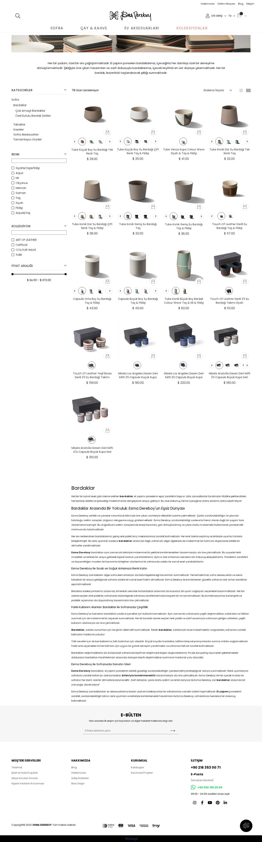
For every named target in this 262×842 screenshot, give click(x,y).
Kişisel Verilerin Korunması (28, 783)
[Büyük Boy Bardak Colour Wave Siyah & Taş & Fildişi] (184, 291)
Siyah (19, 203)
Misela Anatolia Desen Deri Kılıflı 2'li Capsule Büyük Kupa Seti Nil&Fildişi (229, 375)
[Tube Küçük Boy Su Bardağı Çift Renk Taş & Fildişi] (138, 113)
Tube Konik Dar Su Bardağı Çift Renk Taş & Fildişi (92, 226)
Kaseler (18, 129)
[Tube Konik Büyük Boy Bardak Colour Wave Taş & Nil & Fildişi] (184, 262)
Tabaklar (19, 124)
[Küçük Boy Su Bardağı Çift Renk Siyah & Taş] (136, 141)
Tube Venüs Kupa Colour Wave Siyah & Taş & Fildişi (183, 151)
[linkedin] (225, 803)
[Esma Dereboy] (130, 16)
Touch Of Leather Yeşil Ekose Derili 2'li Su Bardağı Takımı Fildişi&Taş (92, 375)
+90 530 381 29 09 (210, 787)
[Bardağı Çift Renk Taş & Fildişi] (82, 216)
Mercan (21, 188)
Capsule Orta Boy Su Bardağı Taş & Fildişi (92, 301)
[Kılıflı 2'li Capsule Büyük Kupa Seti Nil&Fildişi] (219, 365)
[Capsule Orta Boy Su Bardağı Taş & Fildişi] (92, 262)
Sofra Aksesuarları (26, 134)
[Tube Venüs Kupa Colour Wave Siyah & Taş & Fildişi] (184, 113)
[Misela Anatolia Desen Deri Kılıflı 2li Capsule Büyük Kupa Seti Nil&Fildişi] (229, 337)
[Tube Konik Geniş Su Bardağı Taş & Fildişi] (184, 188)
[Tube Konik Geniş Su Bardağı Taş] (138, 188)
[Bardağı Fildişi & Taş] (230, 216)
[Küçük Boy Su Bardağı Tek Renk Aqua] (100, 141)
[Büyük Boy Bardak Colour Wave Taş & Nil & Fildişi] (176, 291)
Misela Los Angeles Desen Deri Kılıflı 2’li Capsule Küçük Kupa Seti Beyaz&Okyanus (138, 375)
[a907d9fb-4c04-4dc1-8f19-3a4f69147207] (131, 826)
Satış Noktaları (80, 778)
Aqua (19, 173)
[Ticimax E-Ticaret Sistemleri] (131, 839)
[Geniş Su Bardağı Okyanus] (136, 216)
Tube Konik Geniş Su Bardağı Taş (138, 226)
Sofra (15, 99)
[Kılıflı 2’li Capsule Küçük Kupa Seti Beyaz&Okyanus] (137, 365)
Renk (15, 154)
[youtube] (210, 803)
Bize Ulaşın (78, 783)
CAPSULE (22, 244)
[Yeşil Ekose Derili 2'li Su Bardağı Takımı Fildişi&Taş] (92, 365)
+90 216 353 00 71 (206, 767)
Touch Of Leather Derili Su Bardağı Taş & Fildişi (229, 226)
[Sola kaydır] (74, 141)
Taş (18, 198)
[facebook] (202, 803)
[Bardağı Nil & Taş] (91, 291)
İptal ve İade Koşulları (25, 773)
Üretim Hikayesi (226, 3)
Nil (17, 178)
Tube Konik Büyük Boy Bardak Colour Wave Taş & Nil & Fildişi (184, 301)
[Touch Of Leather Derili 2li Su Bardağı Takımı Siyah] (229, 262)
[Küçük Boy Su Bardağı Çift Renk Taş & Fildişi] (128, 141)
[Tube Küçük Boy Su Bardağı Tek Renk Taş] (92, 113)
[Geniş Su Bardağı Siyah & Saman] (191, 216)
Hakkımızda (208, 3)
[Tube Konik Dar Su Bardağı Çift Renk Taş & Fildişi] (92, 188)
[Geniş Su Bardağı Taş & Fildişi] (173, 216)
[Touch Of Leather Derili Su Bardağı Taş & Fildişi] (229, 188)
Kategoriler (22, 90)
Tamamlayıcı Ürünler (27, 139)
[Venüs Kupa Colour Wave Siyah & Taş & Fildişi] (183, 141)
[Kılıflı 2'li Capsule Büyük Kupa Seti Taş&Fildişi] (237, 365)
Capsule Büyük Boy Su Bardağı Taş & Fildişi (138, 301)
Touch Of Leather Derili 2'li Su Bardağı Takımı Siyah (229, 301)
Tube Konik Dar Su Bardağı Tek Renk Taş (229, 151)
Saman (21, 193)
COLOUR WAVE (26, 249)
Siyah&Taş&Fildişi (28, 168)
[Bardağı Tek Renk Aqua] (228, 141)
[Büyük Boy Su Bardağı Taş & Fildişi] (128, 291)
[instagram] (195, 803)
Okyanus (22, 183)
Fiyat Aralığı (22, 266)
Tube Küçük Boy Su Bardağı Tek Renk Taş (92, 151)
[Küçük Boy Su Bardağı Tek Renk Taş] (82, 141)
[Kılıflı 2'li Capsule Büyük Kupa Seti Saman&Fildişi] (228, 365)
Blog (240, 3)
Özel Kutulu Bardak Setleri (33, 115)
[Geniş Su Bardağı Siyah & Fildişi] (182, 216)
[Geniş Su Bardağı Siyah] (145, 216)
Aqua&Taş (23, 213)
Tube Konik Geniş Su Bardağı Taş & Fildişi (184, 226)
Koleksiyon (21, 226)
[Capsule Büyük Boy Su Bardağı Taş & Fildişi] (138, 262)
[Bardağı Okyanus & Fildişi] (100, 291)
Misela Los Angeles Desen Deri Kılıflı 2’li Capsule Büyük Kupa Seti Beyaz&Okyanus (184, 375)
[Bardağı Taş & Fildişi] (221, 216)
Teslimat (17, 767)
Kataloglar (137, 767)
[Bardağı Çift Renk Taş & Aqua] (91, 216)
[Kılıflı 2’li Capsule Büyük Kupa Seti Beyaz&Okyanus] (183, 365)
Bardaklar (20, 105)
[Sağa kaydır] (109, 141)
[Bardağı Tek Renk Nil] (237, 141)
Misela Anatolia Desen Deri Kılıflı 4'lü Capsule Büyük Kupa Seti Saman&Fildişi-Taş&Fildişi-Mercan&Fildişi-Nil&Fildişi (92, 450)
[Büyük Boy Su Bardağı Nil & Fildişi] (145, 291)
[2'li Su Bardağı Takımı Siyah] (229, 291)
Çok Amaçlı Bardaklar (30, 110)
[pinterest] (218, 803)
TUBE (19, 254)
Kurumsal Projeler (142, 773)
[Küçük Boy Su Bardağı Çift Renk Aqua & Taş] (145, 141)
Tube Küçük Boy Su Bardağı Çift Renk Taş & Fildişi (138, 151)
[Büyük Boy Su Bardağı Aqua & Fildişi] (136, 291)
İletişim (250, 3)
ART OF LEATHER (26, 240)
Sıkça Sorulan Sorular (25, 778)
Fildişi (19, 208)
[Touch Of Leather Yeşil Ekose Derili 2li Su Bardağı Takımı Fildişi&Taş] (92, 337)
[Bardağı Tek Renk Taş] (219, 141)
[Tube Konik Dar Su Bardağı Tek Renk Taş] (229, 113)
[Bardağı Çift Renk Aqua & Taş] (100, 216)
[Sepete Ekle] (107, 132)
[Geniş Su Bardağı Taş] (128, 216)
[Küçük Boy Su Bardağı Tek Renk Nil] (91, 141)
